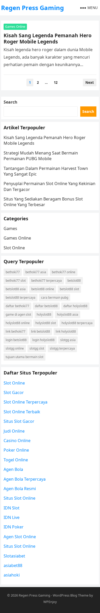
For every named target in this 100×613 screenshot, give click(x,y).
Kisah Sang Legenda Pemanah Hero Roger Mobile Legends (48, 38)
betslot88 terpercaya (20, 297)
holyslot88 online (18, 323)
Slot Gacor (14, 392)
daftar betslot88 (46, 306)
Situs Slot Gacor (19, 421)
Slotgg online (15, 348)
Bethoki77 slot (16, 280)
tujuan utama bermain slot (24, 357)
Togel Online (16, 460)
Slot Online (14, 248)
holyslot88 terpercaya (77, 323)
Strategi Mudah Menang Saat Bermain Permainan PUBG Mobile (41, 155)
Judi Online (14, 431)
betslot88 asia (16, 289)
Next (89, 82)
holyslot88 (44, 314)
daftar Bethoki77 (17, 306)
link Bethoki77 (15, 331)
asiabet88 (13, 565)
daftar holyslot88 (75, 306)
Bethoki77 (13, 272)
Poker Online (16, 450)
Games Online (15, 26)
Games (10, 228)
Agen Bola (13, 469)
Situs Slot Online (19, 498)
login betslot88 (16, 340)
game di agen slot (18, 314)
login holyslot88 (43, 340)
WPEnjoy (50, 601)
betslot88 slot (69, 289)
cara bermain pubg (54, 297)
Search (10, 102)
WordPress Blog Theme (70, 595)
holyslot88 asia (67, 314)
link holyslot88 (66, 331)
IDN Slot (11, 508)
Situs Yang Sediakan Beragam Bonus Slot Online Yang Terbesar (43, 201)
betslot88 (74, 280)
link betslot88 (40, 331)
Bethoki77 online (63, 272)
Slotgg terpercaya (62, 348)
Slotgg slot (36, 348)
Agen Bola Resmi (20, 488)
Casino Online (17, 440)
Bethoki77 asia (35, 272)
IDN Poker (14, 527)
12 (55, 82)
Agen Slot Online (20, 536)
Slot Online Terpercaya (25, 402)
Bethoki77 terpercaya (46, 280)
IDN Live (11, 517)
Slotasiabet (14, 556)
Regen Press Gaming (32, 7)
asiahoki (12, 575)
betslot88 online (42, 289)
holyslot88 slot (45, 323)
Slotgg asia (68, 340)
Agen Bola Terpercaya (25, 479)
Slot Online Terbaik (22, 412)
